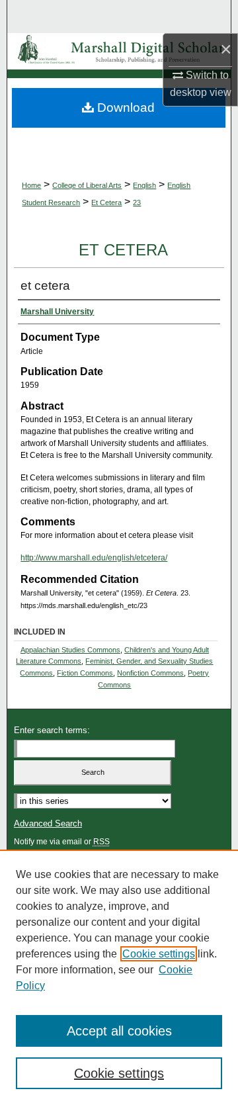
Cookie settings (158, 953)
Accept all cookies (119, 1031)
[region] (119, 977)
